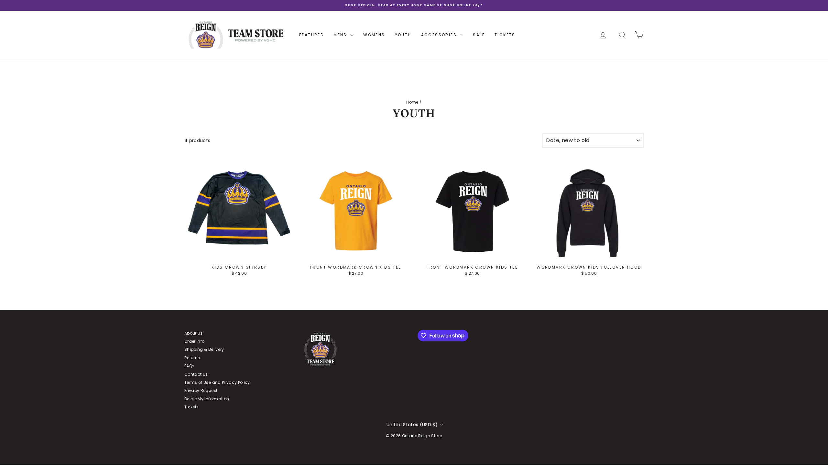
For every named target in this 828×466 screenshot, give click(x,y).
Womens (374, 35)
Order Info (194, 341)
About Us (193, 333)
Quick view (239, 255)
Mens (341, 35)
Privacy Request (200, 390)
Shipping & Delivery (204, 349)
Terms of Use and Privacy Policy (217, 382)
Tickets (505, 35)
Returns (192, 358)
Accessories (440, 35)
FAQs (189, 366)
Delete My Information (206, 399)
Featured (311, 35)
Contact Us (196, 374)
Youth (403, 35)
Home (412, 102)
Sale (479, 35)
